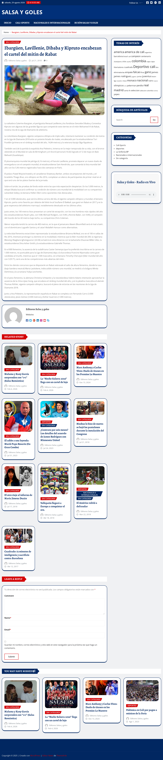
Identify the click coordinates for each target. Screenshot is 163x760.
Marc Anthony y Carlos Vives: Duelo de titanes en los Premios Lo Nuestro (90, 371)
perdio (140, 85)
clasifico (128, 62)
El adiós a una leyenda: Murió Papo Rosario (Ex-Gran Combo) (17, 444)
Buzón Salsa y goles (86, 22)
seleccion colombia (146, 91)
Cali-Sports (22, 22)
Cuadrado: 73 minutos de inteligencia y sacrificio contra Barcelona (17, 555)
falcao (136, 72)
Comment (9, 595)
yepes (116, 94)
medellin (119, 81)
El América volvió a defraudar (86, 504)
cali (129, 56)
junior (139, 76)
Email (7, 629)
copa (148, 61)
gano (148, 72)
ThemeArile (61, 755)
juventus (146, 76)
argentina (148, 52)
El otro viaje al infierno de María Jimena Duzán (18, 496)
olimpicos (119, 85)
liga (115, 81)
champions (118, 62)
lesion (154, 76)
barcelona (118, 56)
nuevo (156, 81)
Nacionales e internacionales (52, 22)
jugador (134, 76)
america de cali (134, 52)
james (155, 72)
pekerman (131, 85)
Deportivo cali (144, 66)
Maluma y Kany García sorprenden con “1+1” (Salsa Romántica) (16, 377)
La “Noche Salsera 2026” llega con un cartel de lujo (54, 380)
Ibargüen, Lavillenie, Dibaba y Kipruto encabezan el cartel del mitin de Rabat (44, 32)
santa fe (127, 90)
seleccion (135, 90)
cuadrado (128, 67)
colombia (139, 61)
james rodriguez (122, 76)
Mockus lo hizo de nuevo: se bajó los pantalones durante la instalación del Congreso (90, 429)
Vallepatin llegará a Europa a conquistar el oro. (52, 506)
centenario (146, 56)
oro (125, 86)
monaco (132, 80)
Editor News (47, 755)
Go (154, 120)
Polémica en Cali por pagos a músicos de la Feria (141, 711)
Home (6, 32)
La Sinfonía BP (122, 151)
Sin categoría (122, 158)
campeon (136, 56)
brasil (125, 56)
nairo (150, 80)
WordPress (35, 755)
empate (129, 72)
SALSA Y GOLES (22, 12)
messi (125, 81)
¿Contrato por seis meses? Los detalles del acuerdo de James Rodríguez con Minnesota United (54, 435)
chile (124, 61)
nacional (142, 80)
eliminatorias (119, 72)
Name (7, 618)
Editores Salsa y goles (18, 60)
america (119, 52)
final (142, 72)
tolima (156, 91)
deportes (120, 148)
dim (157, 67)
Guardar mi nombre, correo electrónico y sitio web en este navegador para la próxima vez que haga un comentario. (50, 646)
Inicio (7, 22)
